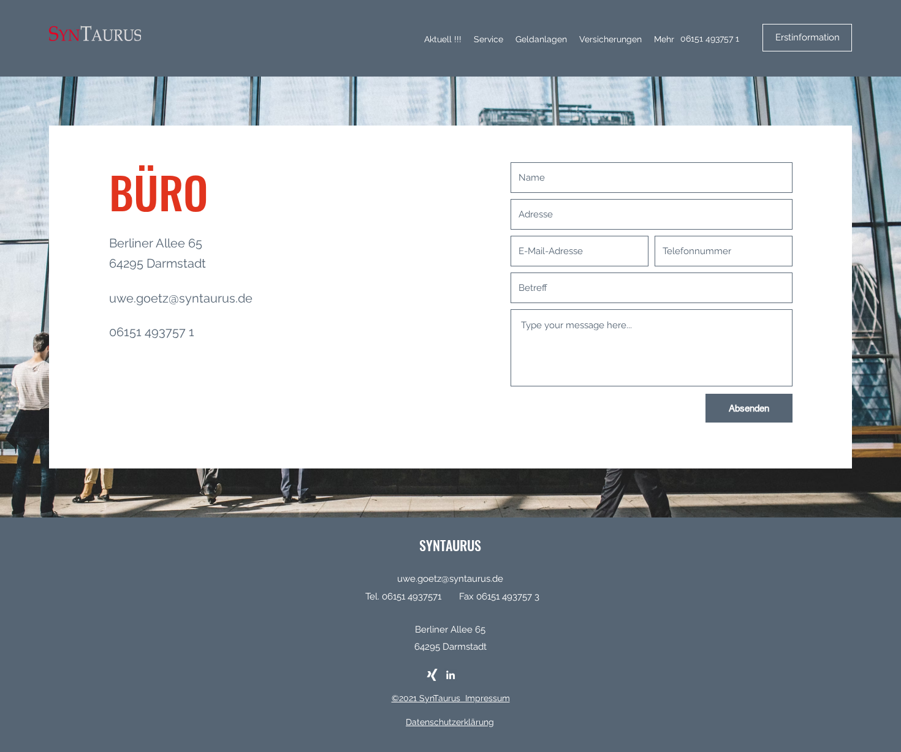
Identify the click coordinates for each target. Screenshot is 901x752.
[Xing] (432, 675)
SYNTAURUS (450, 545)
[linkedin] (450, 675)
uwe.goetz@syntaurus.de (181, 298)
